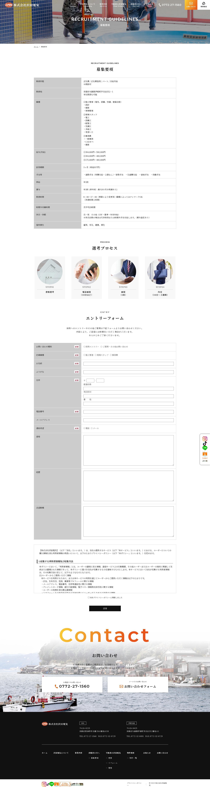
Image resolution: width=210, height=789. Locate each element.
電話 (87, 428)
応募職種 (40, 355)
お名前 (39, 363)
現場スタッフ (103, 355)
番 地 (87, 399)
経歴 (38, 472)
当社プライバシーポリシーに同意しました (106, 597)
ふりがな (40, 371)
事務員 (115, 355)
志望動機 (40, 507)
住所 (38, 380)
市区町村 (87, 391)
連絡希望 (40, 428)
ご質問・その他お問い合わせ (115, 346)
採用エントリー (92, 346)
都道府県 (87, 384)
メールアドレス (43, 419)
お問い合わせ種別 (44, 346)
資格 (38, 436)
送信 (105, 608)
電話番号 (40, 411)
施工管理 (89, 355)
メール (96, 428)
